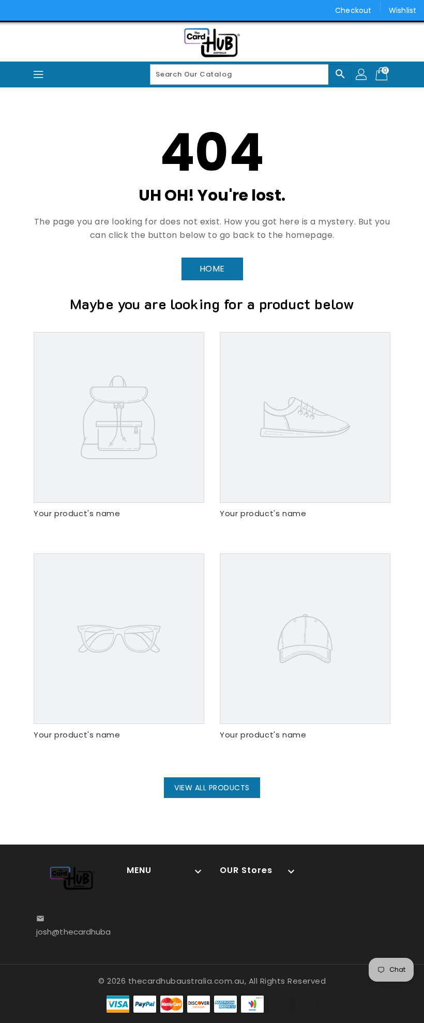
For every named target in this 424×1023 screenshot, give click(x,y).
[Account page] (362, 74)
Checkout (353, 10)
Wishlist (402, 10)
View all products (212, 788)
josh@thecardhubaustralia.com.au (72, 931)
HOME (212, 269)
